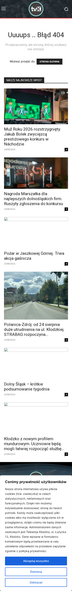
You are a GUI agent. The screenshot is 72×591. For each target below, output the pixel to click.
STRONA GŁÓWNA (49, 61)
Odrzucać (36, 582)
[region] (36, 533)
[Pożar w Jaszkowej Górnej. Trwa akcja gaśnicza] (36, 232)
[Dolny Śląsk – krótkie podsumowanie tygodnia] (36, 363)
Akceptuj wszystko (36, 561)
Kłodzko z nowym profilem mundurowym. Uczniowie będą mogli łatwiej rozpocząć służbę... (34, 443)
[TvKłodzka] (36, 9)
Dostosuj (36, 571)
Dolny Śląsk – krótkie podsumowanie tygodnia (26, 386)
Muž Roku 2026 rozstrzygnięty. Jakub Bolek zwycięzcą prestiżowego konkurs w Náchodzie (32, 136)
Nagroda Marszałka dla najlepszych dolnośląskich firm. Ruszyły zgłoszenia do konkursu (33, 198)
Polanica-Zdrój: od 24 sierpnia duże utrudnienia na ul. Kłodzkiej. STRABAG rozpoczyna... (34, 329)
